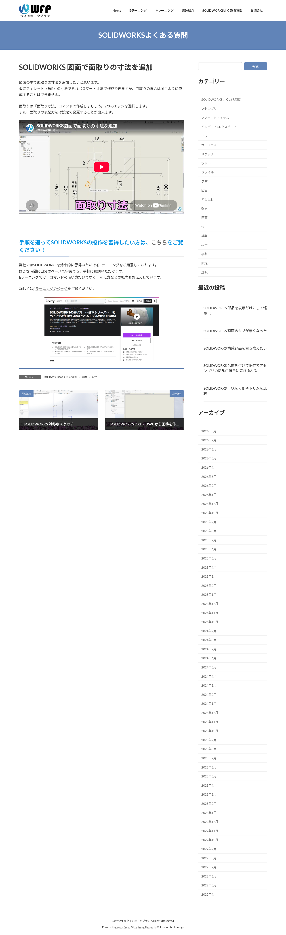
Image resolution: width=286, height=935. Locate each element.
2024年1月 (209, 703)
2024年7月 (209, 649)
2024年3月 (209, 685)
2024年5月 (209, 667)
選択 (204, 272)
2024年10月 (209, 622)
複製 (204, 254)
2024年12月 (209, 604)
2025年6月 (209, 549)
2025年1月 (209, 594)
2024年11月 (209, 613)
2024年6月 (209, 658)
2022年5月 (209, 885)
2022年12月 (209, 822)
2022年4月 (209, 894)
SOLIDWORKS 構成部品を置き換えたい (235, 348)
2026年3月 (209, 476)
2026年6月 (209, 449)
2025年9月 (209, 522)
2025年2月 (209, 585)
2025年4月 (209, 567)
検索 (255, 66)
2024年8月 (209, 640)
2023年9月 (209, 740)
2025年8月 (209, 531)
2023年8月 (209, 749)
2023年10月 (209, 731)
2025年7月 (209, 540)
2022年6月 (209, 876)
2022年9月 (209, 849)
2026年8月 (209, 431)
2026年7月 (209, 440)
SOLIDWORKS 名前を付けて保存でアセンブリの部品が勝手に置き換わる (235, 368)
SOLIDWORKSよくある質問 (60, 377)
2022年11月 (209, 831)
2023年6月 (209, 767)
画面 (204, 218)
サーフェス (209, 145)
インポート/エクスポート (219, 127)
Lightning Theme (143, 927)
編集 (204, 236)
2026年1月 (209, 494)
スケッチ (207, 154)
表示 (204, 245)
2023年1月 (209, 812)
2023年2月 (209, 803)
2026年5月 (209, 458)
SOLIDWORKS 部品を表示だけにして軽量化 (235, 310)
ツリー (206, 163)
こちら (159, 242)
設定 (94, 377)
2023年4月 (209, 785)
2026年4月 (209, 467)
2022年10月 (209, 840)
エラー (206, 136)
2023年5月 (209, 776)
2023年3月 (209, 794)
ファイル (207, 172)
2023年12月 (209, 713)
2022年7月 (209, 867)
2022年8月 (209, 858)
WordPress (123, 927)
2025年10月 (209, 513)
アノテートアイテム (215, 118)
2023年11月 (209, 722)
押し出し (207, 199)
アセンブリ (209, 109)
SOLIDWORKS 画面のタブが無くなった (235, 330)
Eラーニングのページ (50, 288)
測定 (204, 208)
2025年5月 (209, 558)
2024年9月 (209, 631)
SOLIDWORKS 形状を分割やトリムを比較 (235, 391)
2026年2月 (209, 485)
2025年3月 (209, 576)
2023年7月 (209, 758)
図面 (84, 377)
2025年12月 (209, 504)
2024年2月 (209, 694)
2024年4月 (209, 676)
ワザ (204, 181)
